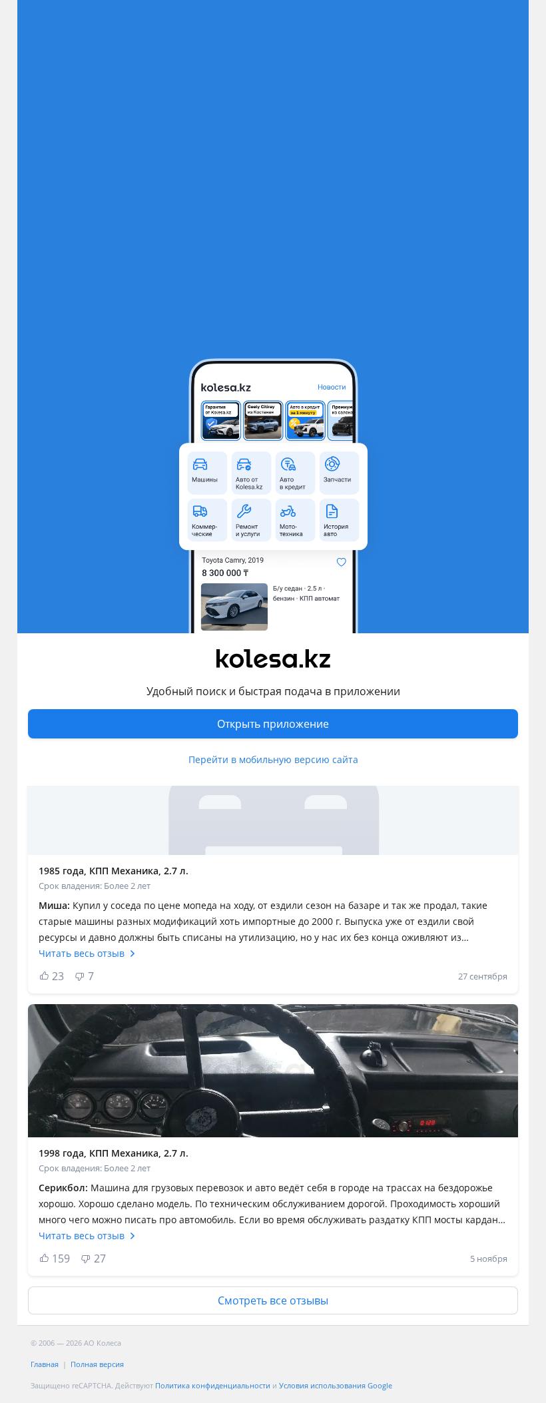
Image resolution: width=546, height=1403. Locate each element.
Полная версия (97, 1364)
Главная (45, 1364)
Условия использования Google (335, 1385)
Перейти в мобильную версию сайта (273, 759)
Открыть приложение (273, 723)
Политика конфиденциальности (212, 1385)
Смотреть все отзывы (273, 1300)
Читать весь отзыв (82, 953)
